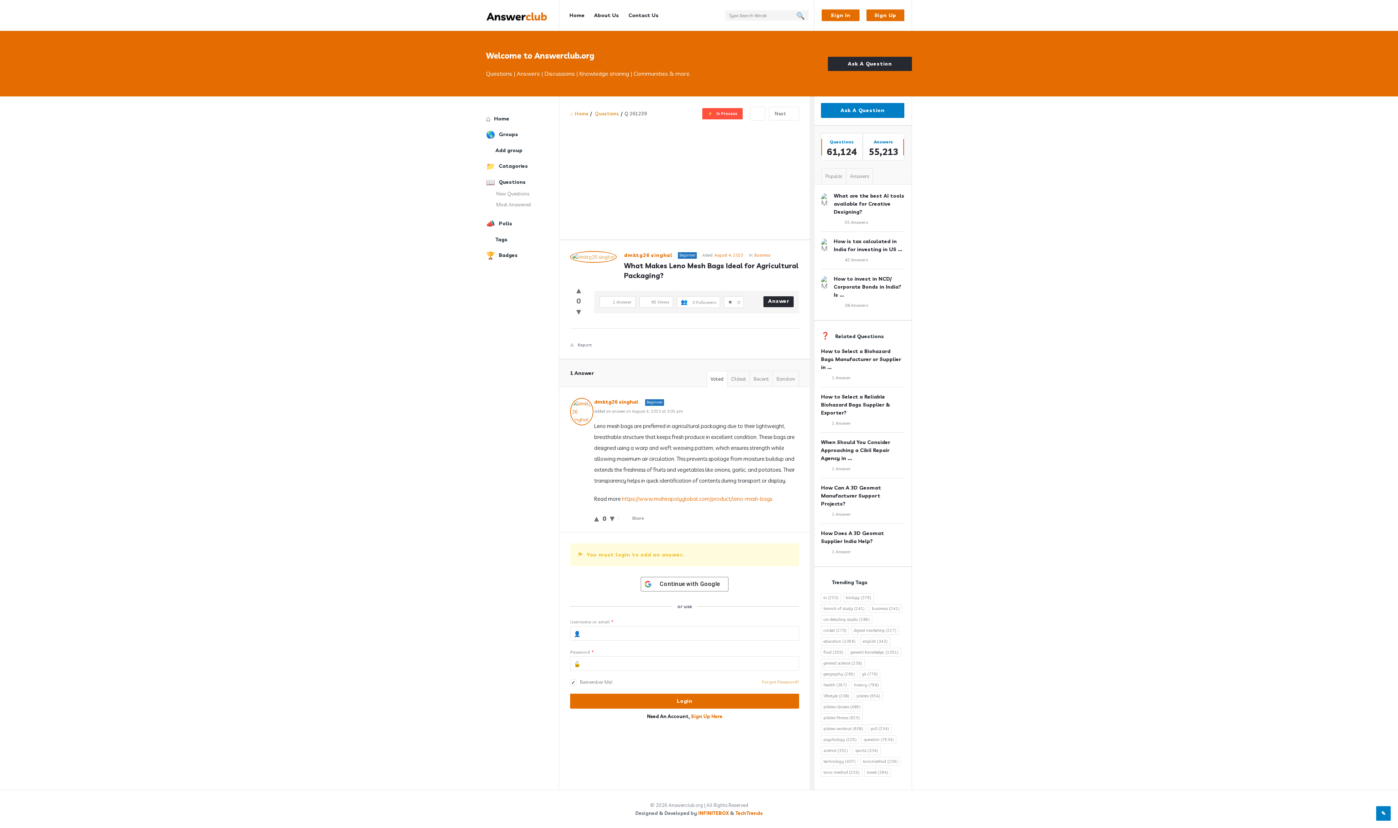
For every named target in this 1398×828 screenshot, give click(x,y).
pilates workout (843, 728)
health (835, 685)
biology (858, 597)
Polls (505, 223)
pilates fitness (842, 717)
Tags (501, 239)
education (840, 641)
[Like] (578, 290)
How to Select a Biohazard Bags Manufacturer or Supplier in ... (861, 359)
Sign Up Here (706, 716)
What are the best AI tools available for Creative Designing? (869, 204)
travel (877, 772)
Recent (761, 379)
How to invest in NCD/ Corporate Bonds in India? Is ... (867, 287)
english (875, 641)
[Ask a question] (1383, 813)
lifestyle (836, 695)
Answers (859, 176)
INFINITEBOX (713, 813)
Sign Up (885, 15)
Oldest (738, 379)
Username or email (591, 622)
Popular (833, 176)
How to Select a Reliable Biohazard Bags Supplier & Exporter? (855, 404)
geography (839, 674)
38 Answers (856, 305)
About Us (606, 15)
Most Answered (513, 204)
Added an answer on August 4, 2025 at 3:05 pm (638, 411)
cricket (835, 630)
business (886, 608)
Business (762, 255)
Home (577, 15)
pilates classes (842, 706)
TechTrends (749, 813)
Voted (717, 379)
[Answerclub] (522, 15)
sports (866, 750)
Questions (512, 182)
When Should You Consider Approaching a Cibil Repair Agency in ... (855, 450)
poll (879, 728)
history (866, 685)
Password (582, 652)
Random (786, 379)
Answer (778, 301)
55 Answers (856, 222)
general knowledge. (874, 652)
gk (870, 674)
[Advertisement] (684, 175)
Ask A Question (870, 63)
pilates (868, 695)
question (879, 739)
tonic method (842, 772)
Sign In (840, 15)
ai (831, 597)
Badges (508, 255)
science (836, 750)
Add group (508, 150)
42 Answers (856, 259)
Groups (508, 134)
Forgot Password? (780, 682)
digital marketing (875, 630)
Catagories (513, 166)
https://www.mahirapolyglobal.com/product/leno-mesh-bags (697, 498)
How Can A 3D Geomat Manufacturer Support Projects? (851, 495)
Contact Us (643, 15)
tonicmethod (880, 761)
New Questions (512, 194)
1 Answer (841, 377)
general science (843, 663)
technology (840, 761)
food (833, 652)
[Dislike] (578, 311)
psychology (840, 739)
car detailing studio (847, 619)
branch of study (844, 608)
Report (585, 345)
